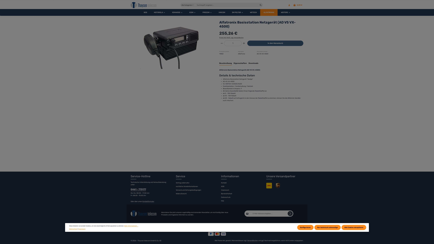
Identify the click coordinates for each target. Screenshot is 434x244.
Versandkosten (252, 241)
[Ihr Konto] (289, 5)
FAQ (222, 201)
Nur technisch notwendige (327, 227)
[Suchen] (260, 5)
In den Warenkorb (275, 43)
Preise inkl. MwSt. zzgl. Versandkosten (231, 37)
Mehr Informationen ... (131, 226)
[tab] (225, 63)
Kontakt (224, 183)
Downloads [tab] (253, 63)
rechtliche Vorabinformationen (187, 186)
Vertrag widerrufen (182, 183)
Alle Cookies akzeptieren (353, 227)
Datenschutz (225, 197)
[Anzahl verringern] (221, 43)
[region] (172, 44)
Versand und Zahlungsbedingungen (188, 190)
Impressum (225, 190)
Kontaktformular (148, 201)
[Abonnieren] (290, 213)
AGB (222, 186)
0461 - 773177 (138, 189)
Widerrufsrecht (181, 194)
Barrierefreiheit (226, 194)
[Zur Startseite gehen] (144, 5)
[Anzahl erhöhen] (244, 43)
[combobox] (226, 5)
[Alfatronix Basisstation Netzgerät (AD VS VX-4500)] (173, 44)
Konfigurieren (305, 227)
